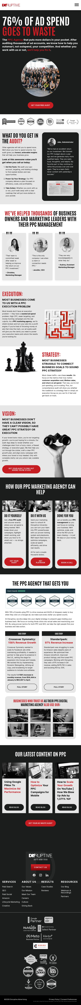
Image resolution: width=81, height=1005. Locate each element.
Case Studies (47, 887)
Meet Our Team (29, 894)
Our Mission (27, 890)
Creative (6, 906)
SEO (4, 890)
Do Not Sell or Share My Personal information (43, 1001)
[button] (76, 5)
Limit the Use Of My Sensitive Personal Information (65, 1001)
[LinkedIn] (47, 875)
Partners (65, 896)
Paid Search (7, 887)
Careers (25, 898)
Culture (25, 902)
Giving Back (27, 906)
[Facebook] (34, 875)
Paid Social (7, 894)
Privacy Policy (54, 999)
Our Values (26, 887)
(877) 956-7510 (40, 859)
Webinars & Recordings (66, 891)
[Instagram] (40, 875)
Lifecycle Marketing (11, 902)
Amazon (6, 898)
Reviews (45, 890)
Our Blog (65, 887)
